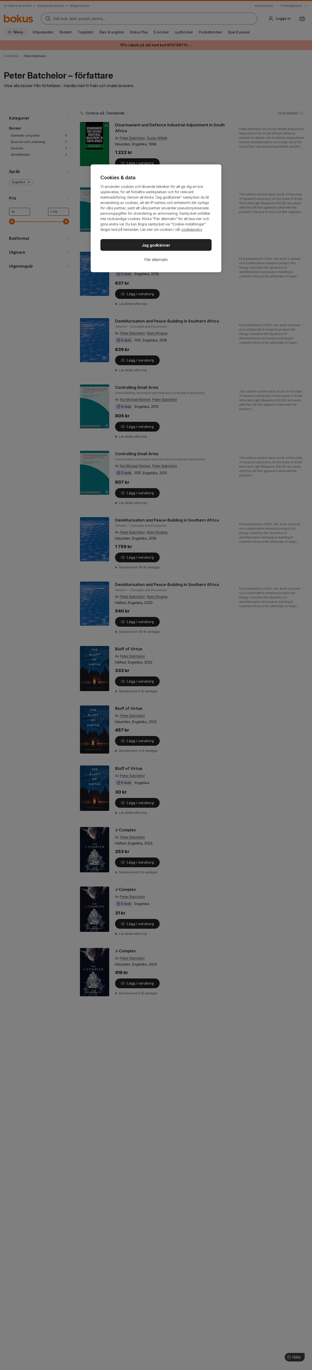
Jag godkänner (156, 245)
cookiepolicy (191, 229)
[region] (156, 218)
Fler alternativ (156, 259)
